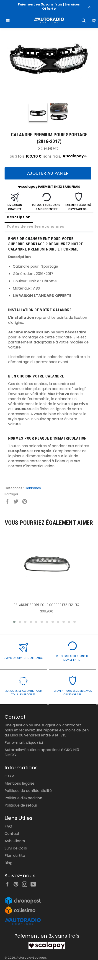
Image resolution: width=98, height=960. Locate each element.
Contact (12, 833)
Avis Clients (15, 841)
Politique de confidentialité (28, 790)
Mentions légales (20, 783)
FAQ (8, 826)
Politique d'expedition (23, 798)
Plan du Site (15, 855)
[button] (14, 622)
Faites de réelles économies (35, 226)
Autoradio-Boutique (31, 958)
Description (19, 217)
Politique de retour (21, 805)
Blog (8, 862)
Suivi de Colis (16, 848)
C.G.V (9, 776)
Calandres (33, 488)
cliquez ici (34, 742)
